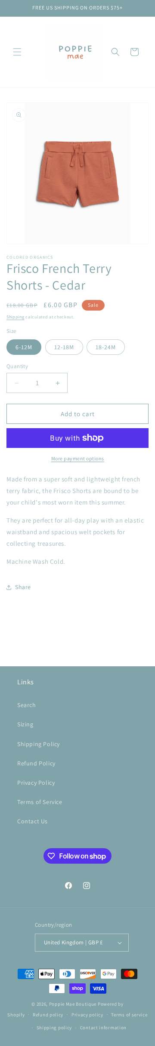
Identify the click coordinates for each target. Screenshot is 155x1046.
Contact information (103, 1028)
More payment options (77, 458)
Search (26, 705)
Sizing (25, 724)
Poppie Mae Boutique (72, 1004)
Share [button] (23, 587)
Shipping (15, 317)
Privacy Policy (36, 782)
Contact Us (32, 821)
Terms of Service (39, 802)
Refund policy (48, 1015)
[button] (17, 51)
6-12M (24, 347)
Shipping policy (54, 1028)
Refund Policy (36, 763)
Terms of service (129, 1015)
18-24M (106, 347)
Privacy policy (87, 1015)
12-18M (64, 347)
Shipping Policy (38, 744)
